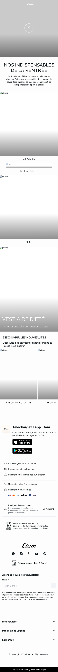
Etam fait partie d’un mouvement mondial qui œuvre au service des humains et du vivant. (31, 527)
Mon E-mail (7, 580)
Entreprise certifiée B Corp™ (26, 523)
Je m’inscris (48, 509)
